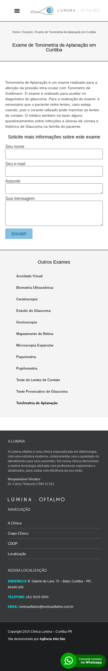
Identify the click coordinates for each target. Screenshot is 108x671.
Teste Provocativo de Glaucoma (42, 391)
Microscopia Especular (34, 345)
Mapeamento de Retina (34, 334)
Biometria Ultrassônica (34, 288)
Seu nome (14, 147)
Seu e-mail (15, 164)
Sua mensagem (20, 198)
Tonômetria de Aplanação (37, 403)
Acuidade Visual (29, 276)
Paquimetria (26, 357)
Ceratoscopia (26, 299)
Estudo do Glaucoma (33, 311)
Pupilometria (26, 368)
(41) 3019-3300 (37, 597)
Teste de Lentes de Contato (38, 380)
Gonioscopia (26, 322)
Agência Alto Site (52, 639)
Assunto (12, 181)
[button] (17, 10)
